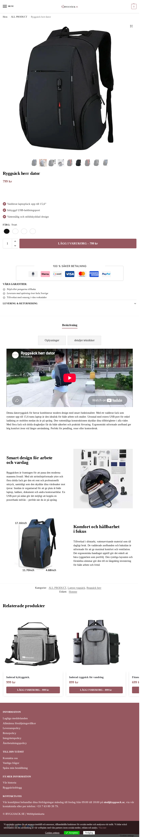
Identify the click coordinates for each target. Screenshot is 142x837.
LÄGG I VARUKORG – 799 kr (78, 243)
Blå (15, 231)
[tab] (52, 340)
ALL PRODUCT (19, 17)
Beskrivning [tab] (69, 325)
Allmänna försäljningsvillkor (19, 723)
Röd (33, 231)
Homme (73, 591)
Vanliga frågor (11, 762)
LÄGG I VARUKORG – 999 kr (33, 689)
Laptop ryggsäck (76, 587)
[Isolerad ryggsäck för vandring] (96, 642)
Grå (24, 231)
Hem (5, 17)
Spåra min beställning (15, 767)
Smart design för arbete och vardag (29, 460)
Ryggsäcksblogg (12, 787)
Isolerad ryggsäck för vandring (86, 677)
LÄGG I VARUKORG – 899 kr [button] (96, 689)
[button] (133, 6)
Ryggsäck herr (94, 587)
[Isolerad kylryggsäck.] (33, 642)
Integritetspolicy (12, 738)
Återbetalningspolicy (15, 743)
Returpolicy (9, 733)
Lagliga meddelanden (15, 718)
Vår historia (9, 782)
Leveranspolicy (12, 728)
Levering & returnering (20, 303)
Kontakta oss (10, 758)
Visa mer (102, 827)
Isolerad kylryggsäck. (18, 677)
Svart (7, 231)
